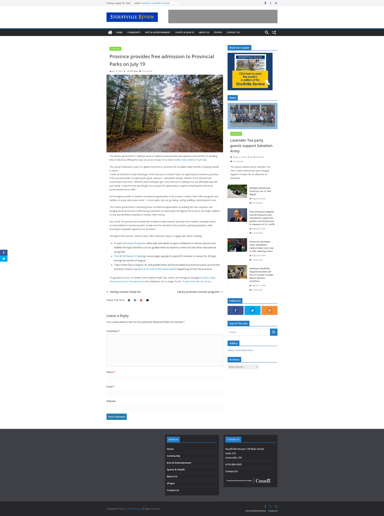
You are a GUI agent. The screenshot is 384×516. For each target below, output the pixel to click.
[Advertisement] (223, 16)
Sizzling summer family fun (125, 291)
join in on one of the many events (157, 269)
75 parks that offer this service (196, 281)
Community (133, 32)
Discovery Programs (134, 243)
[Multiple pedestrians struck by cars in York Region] (237, 195)
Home (119, 32)
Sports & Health (184, 32)
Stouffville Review (257, 157)
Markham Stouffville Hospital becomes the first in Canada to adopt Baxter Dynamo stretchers (261, 275)
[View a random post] (274, 32)
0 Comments (147, 71)
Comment (113, 331)
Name (110, 372)
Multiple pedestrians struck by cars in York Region (260, 191)
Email (110, 386)
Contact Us (233, 32)
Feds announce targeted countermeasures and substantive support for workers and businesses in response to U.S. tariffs (262, 218)
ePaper (218, 32)
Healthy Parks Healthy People (187, 159)
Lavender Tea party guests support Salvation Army (251, 145)
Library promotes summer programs (198, 291)
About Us (204, 32)
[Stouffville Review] (110, 32)
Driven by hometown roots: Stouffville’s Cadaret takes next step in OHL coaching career (261, 246)
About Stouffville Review (256, 511)
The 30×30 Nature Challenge (130, 256)
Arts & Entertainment (157, 32)
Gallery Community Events (240, 350)
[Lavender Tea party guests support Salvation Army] (253, 116)
